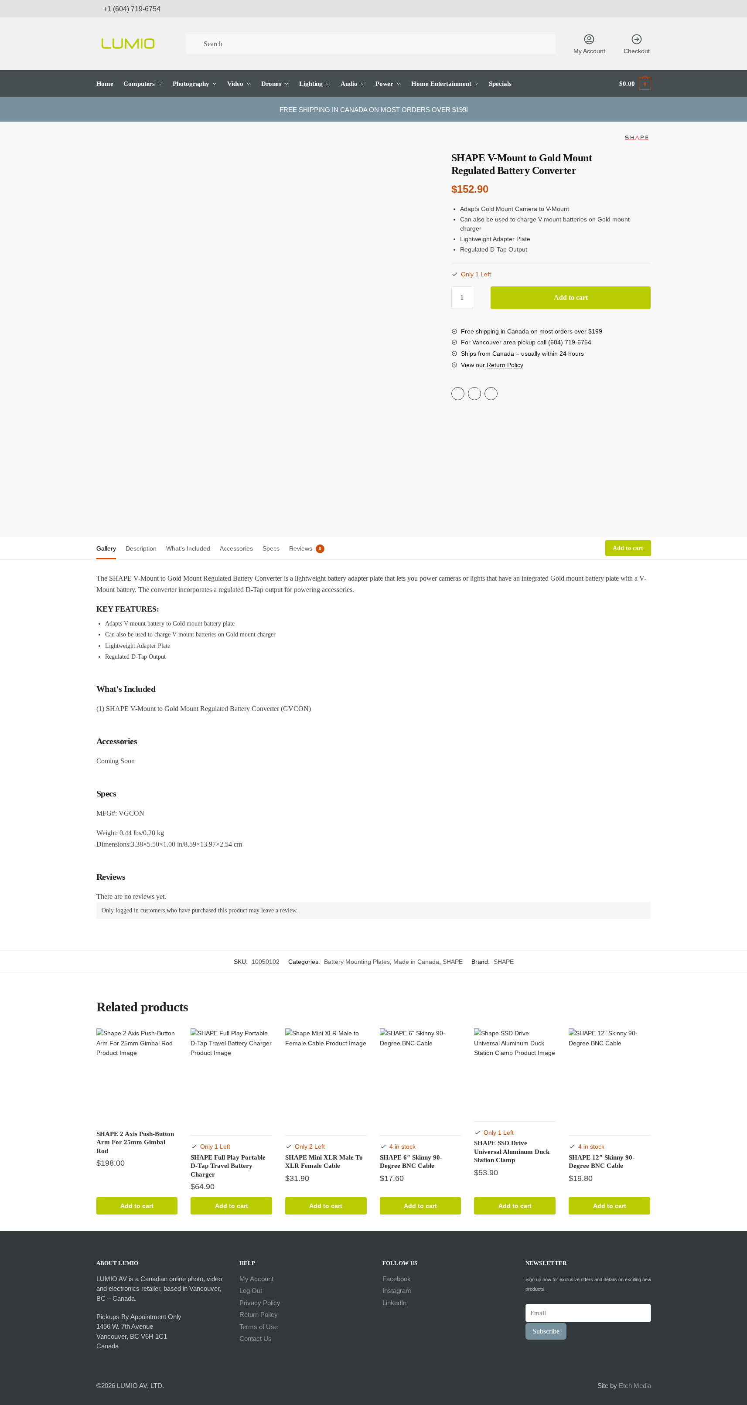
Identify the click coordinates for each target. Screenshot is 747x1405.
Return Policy (505, 364)
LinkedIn (394, 1302)
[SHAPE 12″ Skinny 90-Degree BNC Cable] (609, 1076)
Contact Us (255, 1338)
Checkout (637, 51)
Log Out (250, 1290)
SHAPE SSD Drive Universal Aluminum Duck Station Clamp (511, 1151)
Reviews (300, 548)
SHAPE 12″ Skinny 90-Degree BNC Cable (601, 1162)
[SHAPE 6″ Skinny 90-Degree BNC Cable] (420, 1076)
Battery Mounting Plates (357, 961)
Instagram (396, 1290)
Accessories (236, 548)
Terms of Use (258, 1326)
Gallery (106, 548)
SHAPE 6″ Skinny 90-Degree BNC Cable (411, 1162)
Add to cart (571, 297)
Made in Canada (416, 961)
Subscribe (545, 1331)
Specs (271, 548)
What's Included (188, 548)
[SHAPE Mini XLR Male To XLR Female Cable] (326, 1076)
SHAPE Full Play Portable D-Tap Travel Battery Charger (228, 1166)
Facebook (396, 1279)
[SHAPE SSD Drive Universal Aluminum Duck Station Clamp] (515, 1069)
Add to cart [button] (136, 1205)
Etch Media (635, 1385)
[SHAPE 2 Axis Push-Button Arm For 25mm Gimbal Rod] (137, 1076)
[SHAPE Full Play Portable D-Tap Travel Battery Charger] (231, 1076)
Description (141, 548)
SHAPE (453, 961)
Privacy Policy (259, 1302)
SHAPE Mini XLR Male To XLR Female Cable (324, 1162)
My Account (589, 51)
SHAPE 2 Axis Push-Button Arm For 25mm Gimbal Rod (135, 1142)
